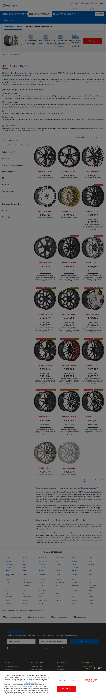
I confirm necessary (66, 681)
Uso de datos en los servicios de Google (22, 686)
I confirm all (66, 689)
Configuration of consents (90, 680)
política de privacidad (30, 683)
